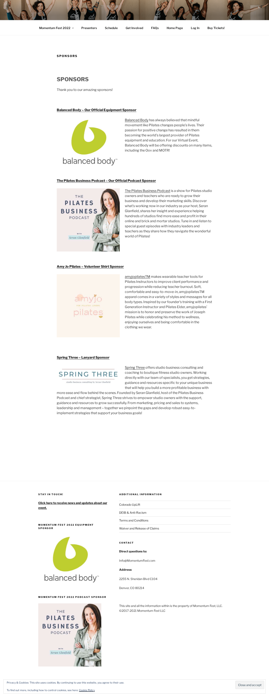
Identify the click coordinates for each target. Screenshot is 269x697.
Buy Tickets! (216, 28)
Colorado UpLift (129, 504)
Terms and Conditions (133, 520)
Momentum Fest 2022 (54, 28)
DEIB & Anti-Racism (132, 512)
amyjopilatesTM (137, 277)
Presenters (89, 28)
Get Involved (134, 28)
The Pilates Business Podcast (147, 191)
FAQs (155, 28)
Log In (195, 28)
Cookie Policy (87, 690)
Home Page (175, 28)
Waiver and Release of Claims (139, 528)
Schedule (111, 28)
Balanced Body (136, 120)
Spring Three (135, 368)
